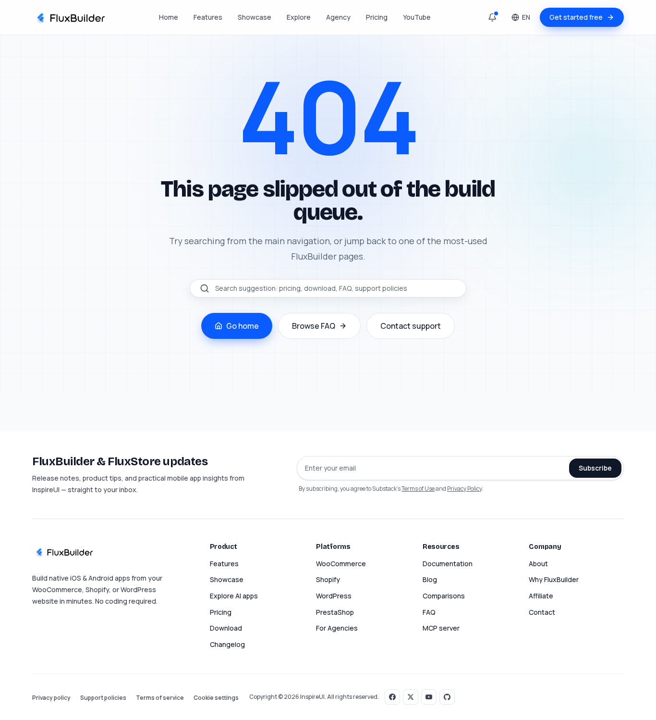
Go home (242, 326)
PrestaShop (335, 612)
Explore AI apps (234, 595)
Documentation (448, 563)
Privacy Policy (464, 488)
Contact (542, 612)
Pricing (377, 17)
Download (226, 628)
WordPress (334, 595)
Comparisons (444, 595)
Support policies (103, 698)
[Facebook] (392, 697)
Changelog (227, 644)
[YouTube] (429, 697)
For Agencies (337, 628)
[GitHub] (447, 697)
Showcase (254, 17)
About (538, 563)
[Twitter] (410, 697)
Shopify (328, 579)
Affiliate (541, 595)
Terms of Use (418, 488)
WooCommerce (341, 563)
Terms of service (160, 698)
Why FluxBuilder (554, 579)
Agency (338, 17)
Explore (299, 17)
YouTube (417, 17)
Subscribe (595, 467)
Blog (430, 579)
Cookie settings (216, 698)
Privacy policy (51, 698)
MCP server (441, 628)
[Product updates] (492, 17)
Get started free (576, 17)
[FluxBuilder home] (70, 17)
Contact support (410, 326)
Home (168, 17)
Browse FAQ (313, 326)
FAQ (429, 612)
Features (208, 17)
